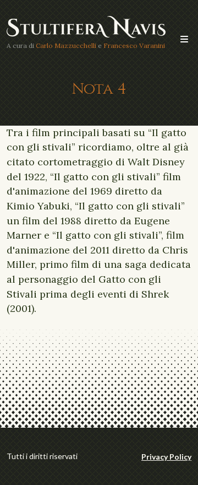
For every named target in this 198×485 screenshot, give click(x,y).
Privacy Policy (166, 456)
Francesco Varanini (134, 45)
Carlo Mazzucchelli (66, 45)
